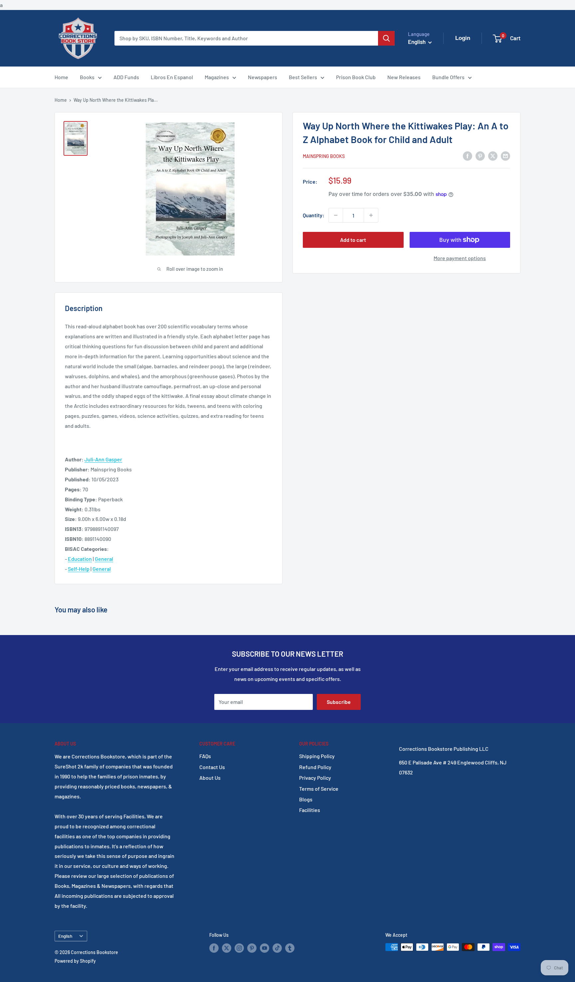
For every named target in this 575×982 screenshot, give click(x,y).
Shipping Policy (317, 756)
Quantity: (313, 215)
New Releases (404, 77)
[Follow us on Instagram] (239, 947)
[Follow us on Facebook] (214, 947)
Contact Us (212, 767)
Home (61, 77)
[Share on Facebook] (467, 155)
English (65, 936)
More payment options (460, 258)
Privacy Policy (315, 777)
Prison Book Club (356, 77)
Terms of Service (318, 788)
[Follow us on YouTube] (264, 947)
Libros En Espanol (172, 77)
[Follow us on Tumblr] (289, 947)
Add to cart (353, 240)
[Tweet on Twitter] (492, 155)
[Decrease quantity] (336, 215)
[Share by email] (505, 155)
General (104, 559)
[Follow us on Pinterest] (252, 947)
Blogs (305, 799)
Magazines (217, 77)
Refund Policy (315, 767)
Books (87, 77)
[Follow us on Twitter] (226, 947)
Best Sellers (303, 77)
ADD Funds (126, 77)
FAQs (205, 756)
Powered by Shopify (75, 961)
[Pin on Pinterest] (480, 155)
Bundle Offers (448, 77)
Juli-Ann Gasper (103, 459)
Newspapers (262, 77)
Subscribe (339, 702)
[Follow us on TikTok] (277, 947)
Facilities (309, 810)
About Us (210, 777)
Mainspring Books (324, 156)
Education (80, 559)
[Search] (386, 38)
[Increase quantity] (371, 215)
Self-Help (79, 569)
